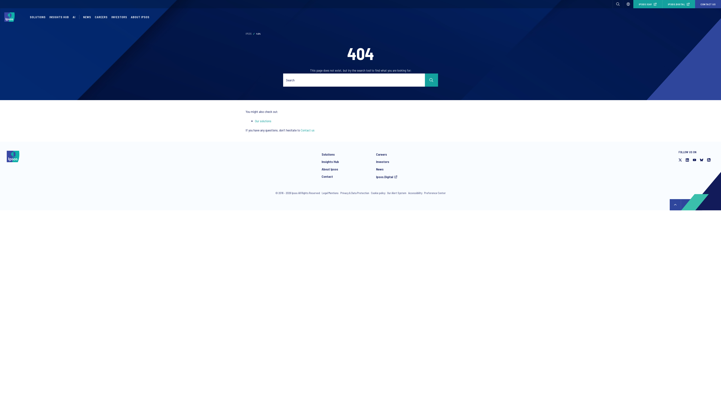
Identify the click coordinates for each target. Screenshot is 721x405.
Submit (431, 80)
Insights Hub (59, 17)
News (380, 169)
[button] (618, 4)
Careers (101, 17)
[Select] (628, 4)
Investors (382, 162)
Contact (327, 176)
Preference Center (435, 193)
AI (74, 17)
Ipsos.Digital (676, 4)
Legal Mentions (330, 193)
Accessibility (415, 193)
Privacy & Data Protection (354, 193)
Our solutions (263, 121)
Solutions (38, 17)
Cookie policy (378, 193)
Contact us (708, 4)
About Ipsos (330, 169)
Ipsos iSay (645, 4)
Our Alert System (396, 193)
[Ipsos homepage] (10, 17)
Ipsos (249, 33)
